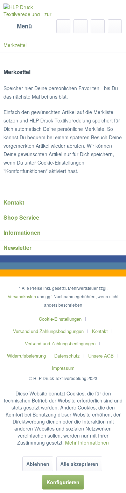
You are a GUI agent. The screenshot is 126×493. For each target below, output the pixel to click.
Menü (24, 26)
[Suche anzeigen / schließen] (63, 26)
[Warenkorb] (115, 26)
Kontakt (100, 331)
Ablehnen (37, 463)
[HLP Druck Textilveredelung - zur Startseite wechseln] (33, 10)
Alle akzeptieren (79, 463)
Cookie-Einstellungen (60, 318)
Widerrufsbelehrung (26, 355)
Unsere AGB (101, 355)
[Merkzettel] (81, 26)
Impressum (63, 368)
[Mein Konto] (98, 26)
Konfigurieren (63, 482)
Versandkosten (22, 296)
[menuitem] (17, 26)
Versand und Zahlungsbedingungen (48, 331)
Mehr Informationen (87, 442)
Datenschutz (67, 355)
